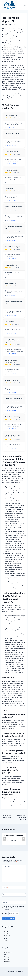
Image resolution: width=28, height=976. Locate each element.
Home (6, 931)
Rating (4, 913)
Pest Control (8, 952)
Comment (7, 866)
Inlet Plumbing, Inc (11, 115)
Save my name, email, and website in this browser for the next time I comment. (14, 908)
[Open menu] (24, 5)
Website (5, 902)
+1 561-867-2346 (11, 145)
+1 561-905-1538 (11, 258)
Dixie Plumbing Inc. (11, 265)
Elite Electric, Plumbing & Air (14, 398)
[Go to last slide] (4, 839)
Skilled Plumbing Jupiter (12, 247)
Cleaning (7, 961)
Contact (7, 936)
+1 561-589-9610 (11, 295)
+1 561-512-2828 (11, 392)
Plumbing (5, 15)
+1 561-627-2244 (11, 333)
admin (5, 24)
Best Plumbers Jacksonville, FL (6, 815)
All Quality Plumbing (11, 380)
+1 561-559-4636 (11, 410)
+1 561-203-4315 (11, 449)
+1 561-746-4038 (11, 315)
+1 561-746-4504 (11, 277)
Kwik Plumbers (9, 322)
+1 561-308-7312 (11, 353)
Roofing (6, 957)
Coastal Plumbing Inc (11, 170)
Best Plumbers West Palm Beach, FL (21, 816)
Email (5, 895)
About (6, 933)
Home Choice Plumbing (12, 417)
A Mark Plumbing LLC (11, 152)
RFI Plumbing (9, 188)
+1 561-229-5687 (11, 374)
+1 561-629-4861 (11, 220)
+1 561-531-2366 (11, 428)
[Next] (23, 839)
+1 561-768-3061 (11, 163)
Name (5, 888)
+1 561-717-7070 (11, 200)
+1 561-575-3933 (11, 240)
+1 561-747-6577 (11, 182)
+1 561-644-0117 (11, 127)
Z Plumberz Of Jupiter (12, 133)
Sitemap (7, 940)
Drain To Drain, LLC (11, 283)
